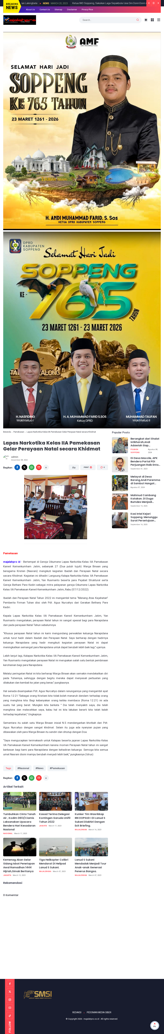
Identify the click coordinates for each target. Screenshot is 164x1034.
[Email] (39, 467)
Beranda (7, 432)
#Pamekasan (57, 768)
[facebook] (17, 467)
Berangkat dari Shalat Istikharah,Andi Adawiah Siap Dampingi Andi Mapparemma (145, 442)
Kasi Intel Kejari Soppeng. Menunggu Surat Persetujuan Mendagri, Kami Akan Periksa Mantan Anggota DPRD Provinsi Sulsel (144, 517)
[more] (46, 467)
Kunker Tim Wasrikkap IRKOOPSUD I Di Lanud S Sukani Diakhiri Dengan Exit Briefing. (90, 819)
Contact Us (45, 9)
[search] (137, 20)
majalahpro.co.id (91, 1019)
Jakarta (43, 826)
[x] (24, 467)
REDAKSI (76, 1012)
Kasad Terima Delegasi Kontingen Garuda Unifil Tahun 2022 (54, 818)
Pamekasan (18, 432)
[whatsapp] (31, 467)
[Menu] (152, 19)
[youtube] (10, 1008)
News (142, 3)
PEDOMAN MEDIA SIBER (99, 1012)
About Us (30, 9)
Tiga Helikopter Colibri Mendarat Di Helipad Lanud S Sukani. (53, 863)
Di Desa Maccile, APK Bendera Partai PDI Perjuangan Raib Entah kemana (145, 461)
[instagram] (10, 1000)
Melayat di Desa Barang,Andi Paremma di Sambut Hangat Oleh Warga (145, 480)
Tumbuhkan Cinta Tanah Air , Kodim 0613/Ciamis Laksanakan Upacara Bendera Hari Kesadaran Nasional (19, 821)
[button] (86, 479)
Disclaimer (72, 9)
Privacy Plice (87, 9)
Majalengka (81, 830)
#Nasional (23, 768)
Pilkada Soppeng (135, 451)
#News (39, 768)
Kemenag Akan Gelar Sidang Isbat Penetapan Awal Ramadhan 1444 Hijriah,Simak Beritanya (19, 865)
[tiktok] (10, 1016)
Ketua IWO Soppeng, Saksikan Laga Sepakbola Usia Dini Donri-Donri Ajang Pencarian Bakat (84, 3)
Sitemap (58, 9)
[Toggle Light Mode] (146, 19)
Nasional (7, 833)
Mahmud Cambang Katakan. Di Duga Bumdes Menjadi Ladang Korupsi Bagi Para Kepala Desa (144, 499)
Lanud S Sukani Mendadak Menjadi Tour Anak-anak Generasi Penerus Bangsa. (90, 865)
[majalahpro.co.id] (19, 19)
